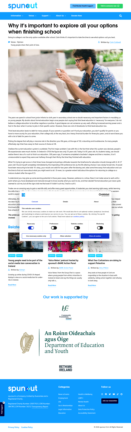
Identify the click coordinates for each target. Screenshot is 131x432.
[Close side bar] (4, 402)
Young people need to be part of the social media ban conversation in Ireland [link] (25, 263)
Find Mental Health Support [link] (83, 6)
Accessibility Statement (86, 413)
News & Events (63, 394)
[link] (22, 388)
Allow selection (65, 236)
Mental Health (83, 402)
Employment (63, 398)
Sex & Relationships (65, 406)
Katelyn (22, 270)
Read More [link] (12, 285)
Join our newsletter (110, 401)
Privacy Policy (13, 427)
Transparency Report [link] (40, 407)
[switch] (54, 227)
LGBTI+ (80, 398)
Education (62, 413)
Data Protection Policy (86, 409)
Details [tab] (65, 202)
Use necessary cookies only (36, 236)
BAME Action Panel (66, 268)
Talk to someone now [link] (109, 6)
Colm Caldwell (115, 42)
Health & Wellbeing (85, 394)
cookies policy (78, 216)
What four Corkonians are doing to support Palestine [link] (104, 262)
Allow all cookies (95, 236)
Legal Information (65, 409)
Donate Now (76, 16)
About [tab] (96, 202)
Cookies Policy (27, 427)
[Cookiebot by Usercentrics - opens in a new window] (100, 194)
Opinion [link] (12, 255)
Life (59, 402)
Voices (31, 16)
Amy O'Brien (103, 268)
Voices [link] (19, 255)
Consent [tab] (35, 202)
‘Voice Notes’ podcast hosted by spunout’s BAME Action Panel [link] (63, 262)
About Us (60, 16)
